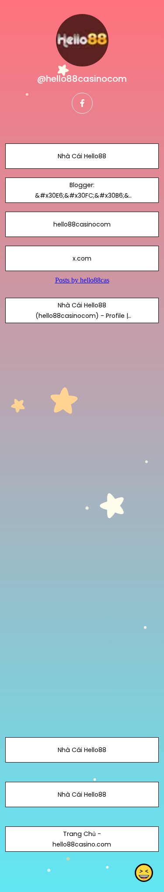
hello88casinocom (82, 224)
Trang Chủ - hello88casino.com (81, 839)
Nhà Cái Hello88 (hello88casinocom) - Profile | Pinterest (81, 316)
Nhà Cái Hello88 (82, 156)
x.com (82, 258)
